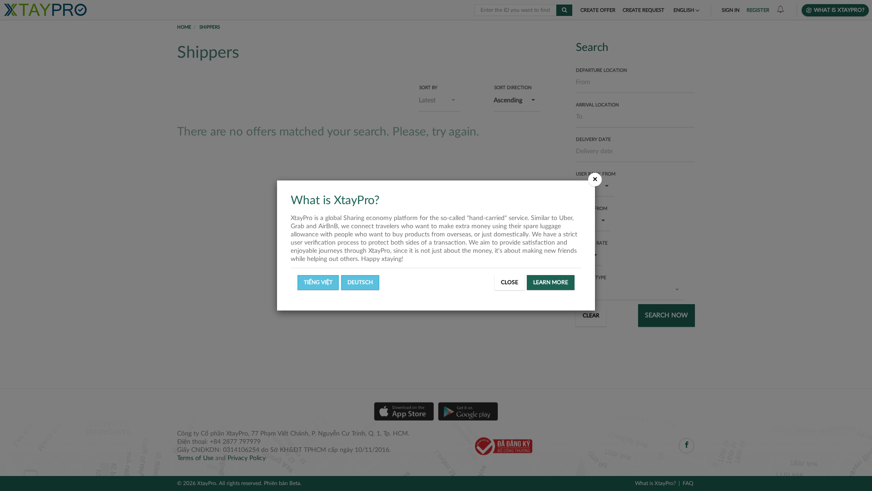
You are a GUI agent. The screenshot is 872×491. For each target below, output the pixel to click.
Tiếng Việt (318, 282)
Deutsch (360, 282)
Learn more (550, 282)
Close (509, 282)
